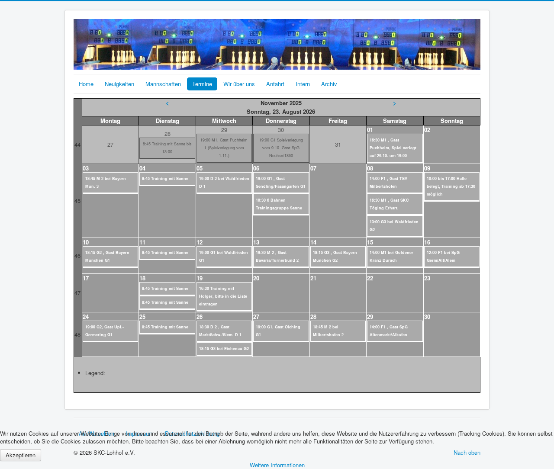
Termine (202, 84)
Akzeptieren (20, 455)
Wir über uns (239, 84)
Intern (303, 84)
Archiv (329, 84)
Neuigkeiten (119, 84)
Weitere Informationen (277, 465)
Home (86, 84)
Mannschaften (163, 84)
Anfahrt (275, 84)
